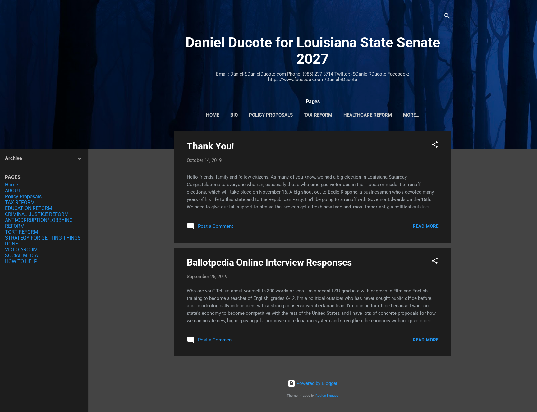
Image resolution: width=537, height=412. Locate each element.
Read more (425, 226)
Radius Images (326, 396)
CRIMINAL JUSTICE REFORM (37, 214)
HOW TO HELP (21, 261)
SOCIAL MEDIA (21, 256)
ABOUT (13, 191)
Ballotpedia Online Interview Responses (269, 262)
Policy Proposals (271, 115)
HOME (212, 115)
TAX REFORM (318, 115)
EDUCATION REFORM (28, 208)
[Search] (447, 16)
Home (11, 185)
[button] (434, 145)
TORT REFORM (21, 232)
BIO (234, 115)
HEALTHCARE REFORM (367, 115)
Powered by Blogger (316, 383)
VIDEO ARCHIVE (22, 250)
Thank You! (210, 146)
